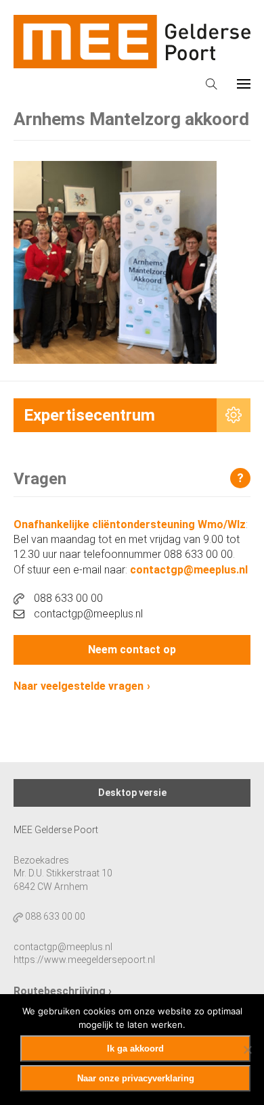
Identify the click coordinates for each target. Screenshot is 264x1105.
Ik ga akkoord (135, 1048)
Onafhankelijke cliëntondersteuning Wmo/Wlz (130, 524)
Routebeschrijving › (63, 991)
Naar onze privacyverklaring (135, 1078)
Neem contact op (132, 649)
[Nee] (247, 1049)
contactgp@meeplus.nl (189, 569)
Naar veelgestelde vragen (79, 686)
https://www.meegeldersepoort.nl (84, 959)
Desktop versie (132, 792)
